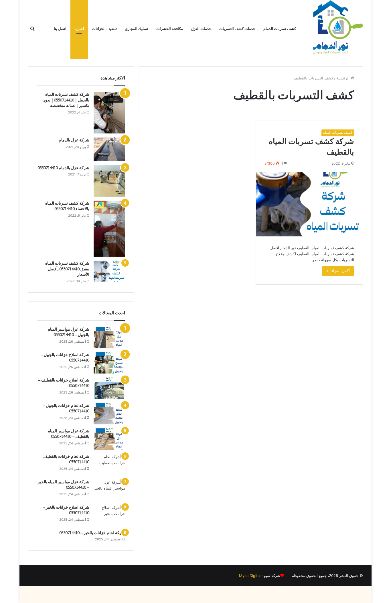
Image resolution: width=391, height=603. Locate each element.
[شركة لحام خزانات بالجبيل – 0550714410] (109, 413)
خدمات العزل (201, 28)
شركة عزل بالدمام (74, 140)
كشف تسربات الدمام (279, 28)
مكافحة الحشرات (169, 28)
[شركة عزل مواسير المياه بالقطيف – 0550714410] (109, 439)
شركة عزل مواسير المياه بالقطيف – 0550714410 (68, 433)
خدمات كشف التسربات (237, 28)
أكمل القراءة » (338, 270)
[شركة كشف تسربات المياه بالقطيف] (309, 204)
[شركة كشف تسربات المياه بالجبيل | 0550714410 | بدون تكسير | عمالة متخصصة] (109, 112)
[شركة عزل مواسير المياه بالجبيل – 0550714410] (109, 337)
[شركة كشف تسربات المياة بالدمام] (334, 28)
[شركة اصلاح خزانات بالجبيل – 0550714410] (109, 363)
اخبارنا (79, 28)
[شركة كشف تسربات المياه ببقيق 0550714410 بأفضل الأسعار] (109, 271)
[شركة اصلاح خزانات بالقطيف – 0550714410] (109, 388)
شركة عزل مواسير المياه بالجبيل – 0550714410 (68, 332)
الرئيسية (343, 78)
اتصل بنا (60, 28)
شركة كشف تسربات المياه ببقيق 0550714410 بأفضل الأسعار (67, 269)
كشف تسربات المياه (337, 132)
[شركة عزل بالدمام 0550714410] (109, 181)
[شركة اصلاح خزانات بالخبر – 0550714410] (109, 515)
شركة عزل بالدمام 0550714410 (63, 167)
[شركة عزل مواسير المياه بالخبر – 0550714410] (109, 490)
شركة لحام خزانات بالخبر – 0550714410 (92, 532)
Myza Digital (249, 575)
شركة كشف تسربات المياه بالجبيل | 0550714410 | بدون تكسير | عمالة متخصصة (65, 100)
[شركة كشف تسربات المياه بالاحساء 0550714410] (109, 229)
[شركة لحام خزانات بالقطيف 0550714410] (109, 464)
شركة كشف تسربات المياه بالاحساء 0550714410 (67, 206)
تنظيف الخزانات (104, 28)
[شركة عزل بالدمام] (109, 149)
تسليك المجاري (136, 28)
